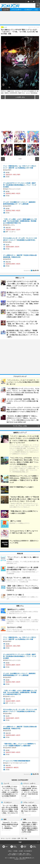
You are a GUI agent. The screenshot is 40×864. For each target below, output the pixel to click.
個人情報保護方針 (28, 851)
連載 (24, 819)
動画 (5, 819)
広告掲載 (15, 851)
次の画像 (37, 97)
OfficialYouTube (34, 846)
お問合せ (10, 851)
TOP (20, 842)
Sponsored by (27, 270)
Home (6, 846)
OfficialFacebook (15, 846)
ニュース (5, 9)
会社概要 (21, 851)
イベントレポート (16, 9)
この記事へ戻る (20, 97)
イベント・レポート (29, 783)
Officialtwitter (25, 846)
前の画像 (3, 97)
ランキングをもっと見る (20, 426)
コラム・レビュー (28, 802)
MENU (37, 5)
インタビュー (28, 9)
